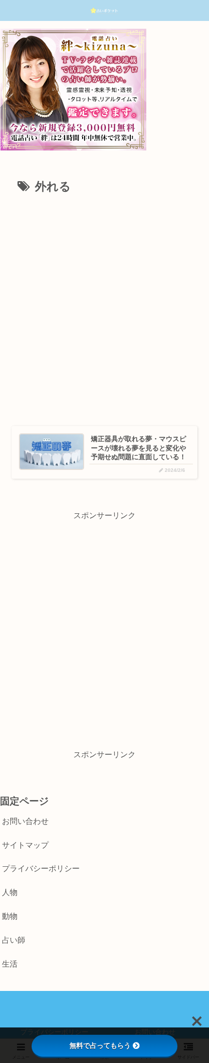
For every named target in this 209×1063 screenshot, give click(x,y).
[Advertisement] (104, 306)
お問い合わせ (25, 821)
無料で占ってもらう (100, 1045)
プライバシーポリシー (41, 868)
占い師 (13, 940)
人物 (9, 892)
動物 (9, 916)
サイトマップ (25, 845)
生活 (9, 964)
